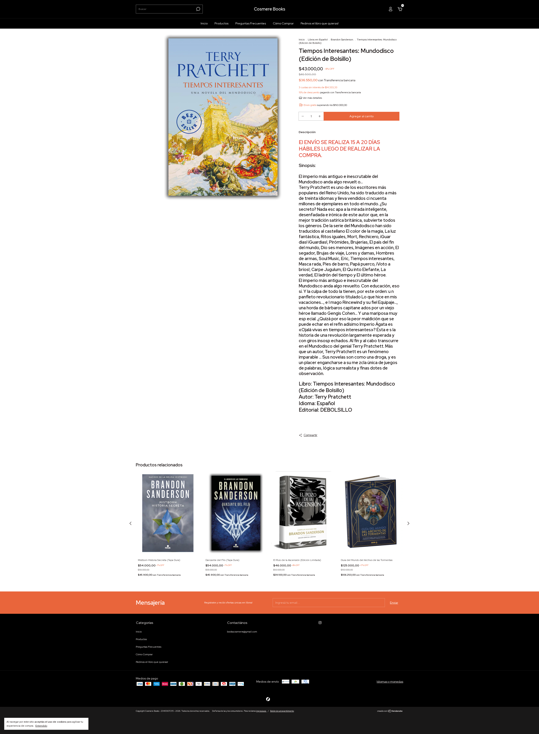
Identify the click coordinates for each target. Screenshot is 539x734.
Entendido (41, 725)
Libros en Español (318, 39)
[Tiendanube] (390, 711)
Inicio (204, 23)
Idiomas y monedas (390, 681)
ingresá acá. (261, 711)
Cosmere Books (269, 9)
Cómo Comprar (283, 23)
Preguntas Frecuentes (250, 23)
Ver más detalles (312, 98)
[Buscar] (198, 9)
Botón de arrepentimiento (282, 711)
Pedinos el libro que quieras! (320, 23)
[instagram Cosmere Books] (320, 622)
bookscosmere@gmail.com (242, 631)
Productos (221, 23)
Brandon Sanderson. (342, 39)
